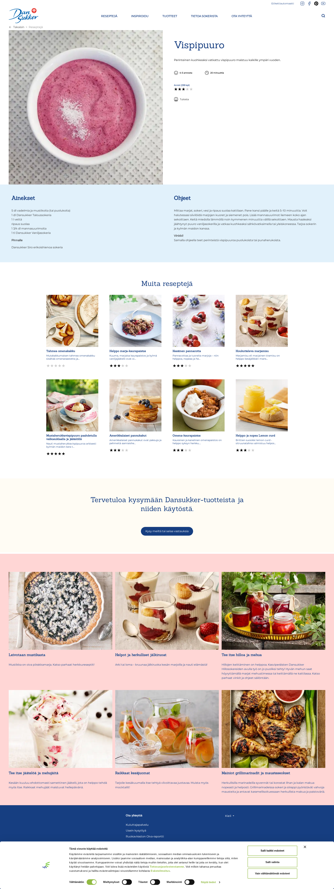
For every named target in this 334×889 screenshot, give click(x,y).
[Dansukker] (23, 15)
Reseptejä (36, 27)
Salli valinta (272, 862)
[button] (109, 15)
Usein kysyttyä (136, 830)
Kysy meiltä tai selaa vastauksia (167, 531)
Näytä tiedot (208, 882)
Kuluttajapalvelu (137, 824)
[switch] (127, 882)
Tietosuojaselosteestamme (167, 866)
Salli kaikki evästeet (272, 850)
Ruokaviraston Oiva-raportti (145, 836)
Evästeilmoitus (160, 870)
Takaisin (18, 27)
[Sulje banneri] (305, 847)
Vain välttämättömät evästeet (272, 873)
